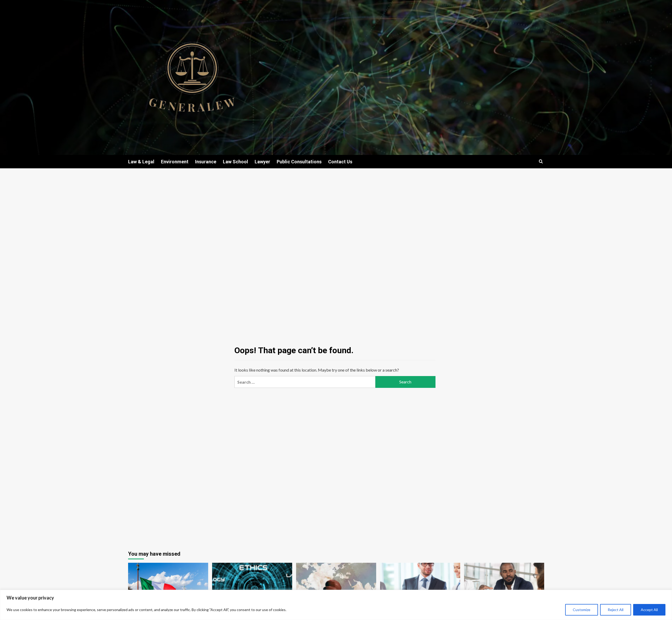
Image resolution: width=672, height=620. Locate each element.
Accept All (649, 609)
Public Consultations (299, 161)
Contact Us (340, 161)
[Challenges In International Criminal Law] (336, 589)
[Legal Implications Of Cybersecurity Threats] (252, 589)
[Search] (541, 161)
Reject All (615, 609)
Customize (581, 609)
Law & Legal (141, 161)
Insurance (205, 161)
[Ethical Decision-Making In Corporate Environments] (504, 589)
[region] (336, 605)
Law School (235, 161)
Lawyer (262, 161)
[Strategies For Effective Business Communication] (420, 589)
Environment (174, 161)
